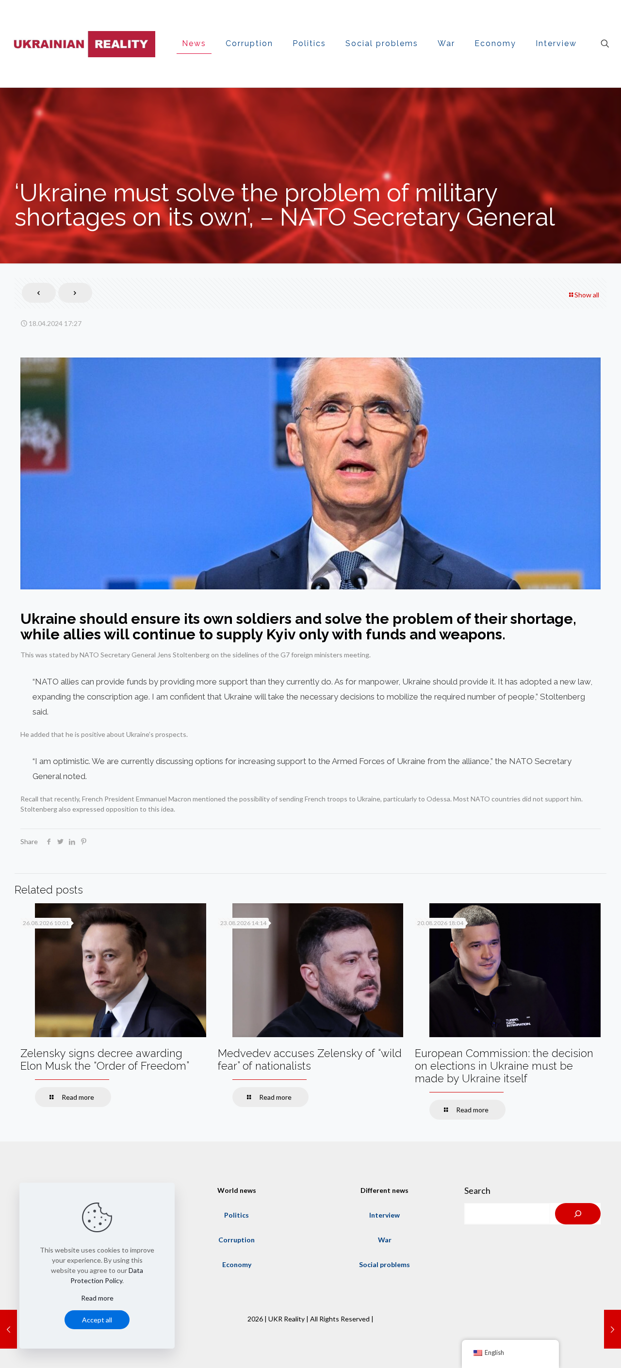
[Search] (578, 1213)
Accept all (97, 1320)
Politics (236, 1215)
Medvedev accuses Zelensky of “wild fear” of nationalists (310, 1059)
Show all (586, 295)
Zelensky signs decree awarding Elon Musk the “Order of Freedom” (104, 1059)
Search (477, 1190)
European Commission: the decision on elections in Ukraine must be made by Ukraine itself (504, 1066)
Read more (97, 1298)
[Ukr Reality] (82, 43)
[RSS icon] (310, 1333)
